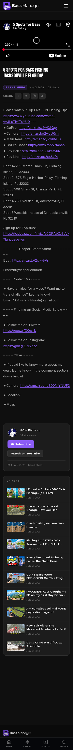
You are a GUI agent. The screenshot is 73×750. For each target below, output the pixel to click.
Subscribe (23, 444)
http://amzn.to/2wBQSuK (41, 151)
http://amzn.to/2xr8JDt (40, 157)
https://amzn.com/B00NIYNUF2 (45, 385)
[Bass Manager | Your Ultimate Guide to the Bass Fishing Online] (21, 6)
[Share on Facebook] (18, 96)
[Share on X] (26, 96)
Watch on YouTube (25, 453)
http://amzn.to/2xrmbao (46, 145)
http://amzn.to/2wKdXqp (38, 128)
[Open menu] (66, 6)
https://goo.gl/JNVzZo (20, 346)
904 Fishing (30, 430)
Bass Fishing (15, 87)
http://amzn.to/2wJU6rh (40, 133)
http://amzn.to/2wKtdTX (43, 139)
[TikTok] (42, 96)
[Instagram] (34, 96)
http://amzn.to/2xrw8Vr (30, 260)
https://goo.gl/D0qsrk (19, 331)
